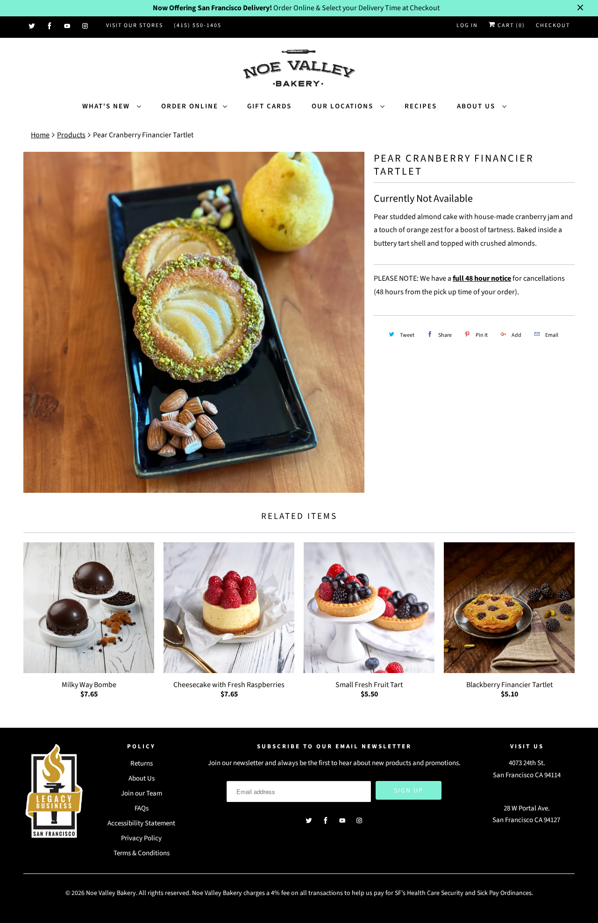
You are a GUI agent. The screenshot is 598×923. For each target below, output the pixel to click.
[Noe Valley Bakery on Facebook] (50, 26)
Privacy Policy (141, 838)
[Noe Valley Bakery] (299, 69)
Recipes (421, 106)
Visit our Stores (134, 25)
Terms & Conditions (142, 853)
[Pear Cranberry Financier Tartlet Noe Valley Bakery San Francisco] (193, 322)
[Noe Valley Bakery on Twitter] (32, 26)
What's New (107, 106)
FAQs (142, 808)
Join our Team (141, 793)
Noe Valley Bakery (111, 893)
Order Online (189, 106)
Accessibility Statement (141, 823)
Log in (467, 25)
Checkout (553, 25)
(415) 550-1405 (197, 25)
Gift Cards (269, 106)
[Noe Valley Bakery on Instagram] (85, 26)
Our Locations (344, 106)
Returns (141, 763)
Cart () (510, 25)
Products (71, 135)
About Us (477, 106)
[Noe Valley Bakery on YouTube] (67, 26)
